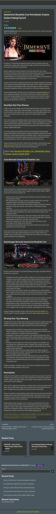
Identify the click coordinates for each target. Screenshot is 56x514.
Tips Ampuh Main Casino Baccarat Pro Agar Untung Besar (19, 491)
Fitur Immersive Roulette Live (44, 414)
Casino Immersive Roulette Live (11, 414)
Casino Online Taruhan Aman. (41, 313)
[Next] (52, 448)
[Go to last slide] (4, 448)
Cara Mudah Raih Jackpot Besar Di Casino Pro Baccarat (18, 484)
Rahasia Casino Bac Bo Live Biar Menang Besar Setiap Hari (19, 480)
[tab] (25, 456)
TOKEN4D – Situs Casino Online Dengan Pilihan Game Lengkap (13, 446)
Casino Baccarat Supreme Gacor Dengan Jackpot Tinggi (18, 495)
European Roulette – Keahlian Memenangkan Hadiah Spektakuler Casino (14, 426)
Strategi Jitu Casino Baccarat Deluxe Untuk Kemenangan (19, 487)
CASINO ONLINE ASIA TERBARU (28, 414)
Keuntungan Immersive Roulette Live (12, 417)
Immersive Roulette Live (43, 92)
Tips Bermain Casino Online (29, 417)
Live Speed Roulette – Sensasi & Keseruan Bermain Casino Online (42, 426)
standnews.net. (37, 410)
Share (19, 28)
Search (3, 469)
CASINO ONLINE (7, 11)
